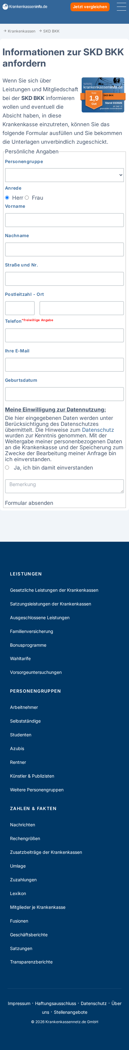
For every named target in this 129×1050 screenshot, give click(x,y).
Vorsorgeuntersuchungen (36, 672)
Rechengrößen (25, 838)
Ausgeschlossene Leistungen (40, 617)
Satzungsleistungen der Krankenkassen (50, 603)
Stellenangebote (70, 1012)
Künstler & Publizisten (32, 776)
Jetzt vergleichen (90, 6)
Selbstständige (25, 721)
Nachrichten (22, 824)
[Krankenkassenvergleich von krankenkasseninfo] (22, 7)
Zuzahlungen (23, 879)
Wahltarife (20, 658)
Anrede (13, 188)
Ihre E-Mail (17, 350)
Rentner (18, 762)
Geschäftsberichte (29, 934)
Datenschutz (98, 429)
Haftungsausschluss (55, 1003)
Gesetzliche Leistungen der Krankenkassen (54, 590)
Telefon (29, 321)
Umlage (18, 865)
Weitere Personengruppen (37, 789)
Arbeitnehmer (24, 707)
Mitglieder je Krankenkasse (37, 907)
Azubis (17, 748)
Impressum (19, 1003)
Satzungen (21, 948)
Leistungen (26, 573)
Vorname (15, 206)
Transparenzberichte (31, 961)
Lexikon (18, 893)
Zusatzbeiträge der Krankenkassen (46, 852)
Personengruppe (24, 161)
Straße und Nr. (21, 264)
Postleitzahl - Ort (24, 294)
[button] (29, 503)
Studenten (20, 734)
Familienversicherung (31, 631)
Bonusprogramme (28, 645)
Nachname (17, 235)
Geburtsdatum (21, 380)
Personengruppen (35, 691)
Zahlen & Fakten (33, 808)
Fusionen (19, 920)
